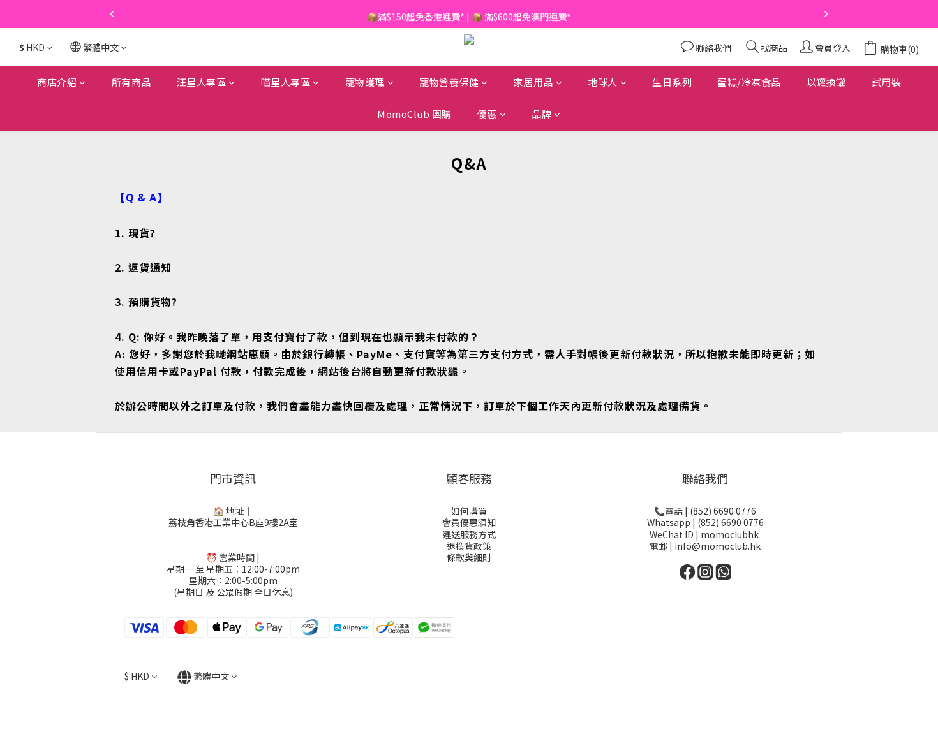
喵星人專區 (286, 82)
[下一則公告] (826, 14)
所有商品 (131, 82)
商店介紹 (57, 82)
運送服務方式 (469, 534)
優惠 (487, 114)
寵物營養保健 (449, 82)
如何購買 (469, 510)
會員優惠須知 (469, 522)
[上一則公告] (111, 14)
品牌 (541, 114)
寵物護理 (365, 82)
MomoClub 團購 (414, 114)
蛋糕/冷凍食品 (749, 82)
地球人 (603, 82)
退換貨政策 (469, 545)
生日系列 (672, 82)
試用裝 (887, 82)
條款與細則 (469, 557)
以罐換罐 (826, 82)
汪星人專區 (202, 82)
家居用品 (533, 82)
